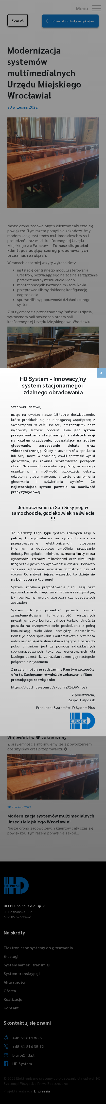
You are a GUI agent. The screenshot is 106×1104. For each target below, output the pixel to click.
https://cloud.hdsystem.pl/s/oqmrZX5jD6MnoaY (49, 687)
